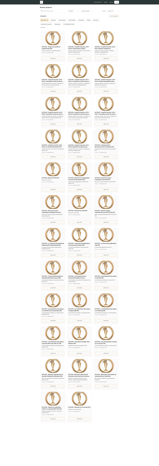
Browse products (98, 2)
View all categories (114, 16)
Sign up (111, 2)
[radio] (44, 20)
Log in (116, 2)
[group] (74, 22)
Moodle (105, 2)
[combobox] (73, 11)
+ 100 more (42, 27)
